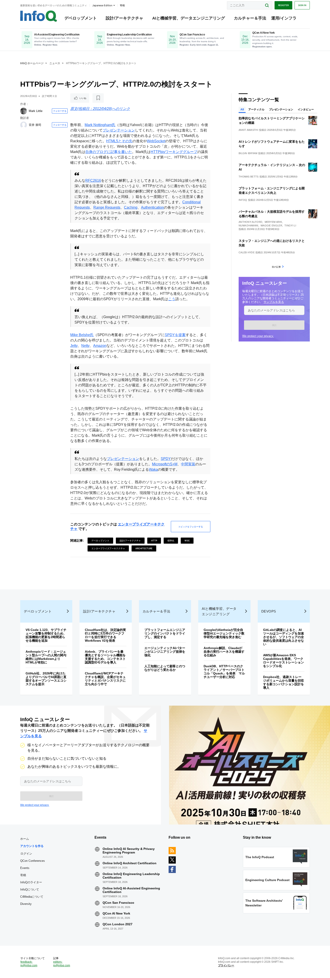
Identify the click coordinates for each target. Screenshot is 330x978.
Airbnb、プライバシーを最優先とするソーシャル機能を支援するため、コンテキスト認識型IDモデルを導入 (105, 657)
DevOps (268, 611)
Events (24, 868)
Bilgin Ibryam (248, 153)
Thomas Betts (249, 176)
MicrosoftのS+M (164, 464)
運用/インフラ (284, 18)
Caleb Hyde (247, 252)
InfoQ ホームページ (32, 63)
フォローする (59, 110)
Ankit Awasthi (248, 130)
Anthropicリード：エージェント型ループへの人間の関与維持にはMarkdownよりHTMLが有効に (46, 657)
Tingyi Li (290, 225)
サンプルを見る (274, 302)
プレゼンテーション (119, 130)
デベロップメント (80, 18)
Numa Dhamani (248, 225)
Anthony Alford (250, 222)
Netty (85, 346)
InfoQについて (29, 889)
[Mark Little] (23, 111)
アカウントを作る (32, 846)
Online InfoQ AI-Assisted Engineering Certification (131, 890)
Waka (153, 469)
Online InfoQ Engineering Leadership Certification (131, 875)
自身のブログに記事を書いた (108, 152)
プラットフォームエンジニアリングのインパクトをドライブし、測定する (164, 633)
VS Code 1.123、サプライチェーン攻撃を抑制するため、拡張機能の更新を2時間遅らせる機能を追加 (46, 635)
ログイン (26, 853)
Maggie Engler (271, 225)
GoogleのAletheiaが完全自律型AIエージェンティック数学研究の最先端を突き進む (224, 633)
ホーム (24, 838)
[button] (274, 325)
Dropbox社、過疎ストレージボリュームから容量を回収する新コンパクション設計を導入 (283, 682)
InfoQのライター (31, 882)
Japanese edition (102, 5)
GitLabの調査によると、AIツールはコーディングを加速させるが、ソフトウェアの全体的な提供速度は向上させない (283, 637)
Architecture (143, 548)
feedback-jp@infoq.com (28, 963)
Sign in (302, 5)
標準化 (170, 540)
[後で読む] (98, 98)
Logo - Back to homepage (38, 16)
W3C (187, 540)
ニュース (54, 63)
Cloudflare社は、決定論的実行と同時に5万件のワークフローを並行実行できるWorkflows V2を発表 (105, 635)
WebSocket (156, 141)
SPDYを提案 (175, 335)
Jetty (74, 346)
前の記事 (276, 266)
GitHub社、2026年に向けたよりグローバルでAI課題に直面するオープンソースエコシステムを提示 (46, 679)
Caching (130, 207)
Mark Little (35, 111)
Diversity (26, 904)
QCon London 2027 (117, 924)
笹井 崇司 (35, 125)
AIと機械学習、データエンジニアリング (188, 18)
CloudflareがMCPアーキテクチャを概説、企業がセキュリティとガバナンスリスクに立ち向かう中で (105, 679)
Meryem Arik (273, 222)
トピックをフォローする (190, 526)
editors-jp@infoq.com (61, 963)
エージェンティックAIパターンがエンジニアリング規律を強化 (164, 651)
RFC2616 (93, 180)
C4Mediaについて (31, 896)
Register (283, 5)
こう (171, 299)
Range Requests (106, 207)
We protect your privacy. (258, 336)
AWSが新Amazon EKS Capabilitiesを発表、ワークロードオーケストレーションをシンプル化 (283, 660)
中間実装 (188, 464)
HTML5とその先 (119, 141)
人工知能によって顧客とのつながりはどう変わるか (164, 668)
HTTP (154, 540)
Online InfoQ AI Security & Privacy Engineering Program (129, 850)
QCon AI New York (116, 913)
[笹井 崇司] (23, 125)
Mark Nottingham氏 (100, 125)
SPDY (166, 459)
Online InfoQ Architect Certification (129, 863)
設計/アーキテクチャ (124, 18)
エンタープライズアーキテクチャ (108, 548)
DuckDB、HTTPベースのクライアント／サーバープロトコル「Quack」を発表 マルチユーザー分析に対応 (224, 671)
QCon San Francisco (118, 902)
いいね (82, 98)
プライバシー (226, 965)
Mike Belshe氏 (82, 335)
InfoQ (243, 200)
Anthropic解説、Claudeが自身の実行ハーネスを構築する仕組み (224, 651)
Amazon (99, 346)
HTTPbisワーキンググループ (174, 152)
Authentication (152, 207)
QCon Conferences (32, 860)
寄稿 (23, 875)
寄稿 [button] (122, 5)
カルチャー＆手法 (250, 18)
